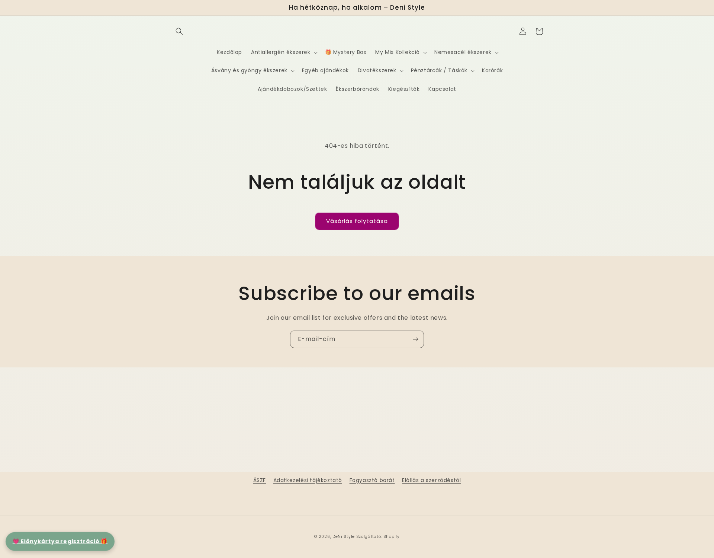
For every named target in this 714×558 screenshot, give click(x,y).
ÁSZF (259, 480)
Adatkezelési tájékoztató (307, 480)
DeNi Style (343, 536)
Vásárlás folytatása (357, 221)
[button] (179, 31)
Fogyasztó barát (372, 480)
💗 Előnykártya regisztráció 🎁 (60, 541)
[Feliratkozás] (415, 339)
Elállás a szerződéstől (431, 480)
